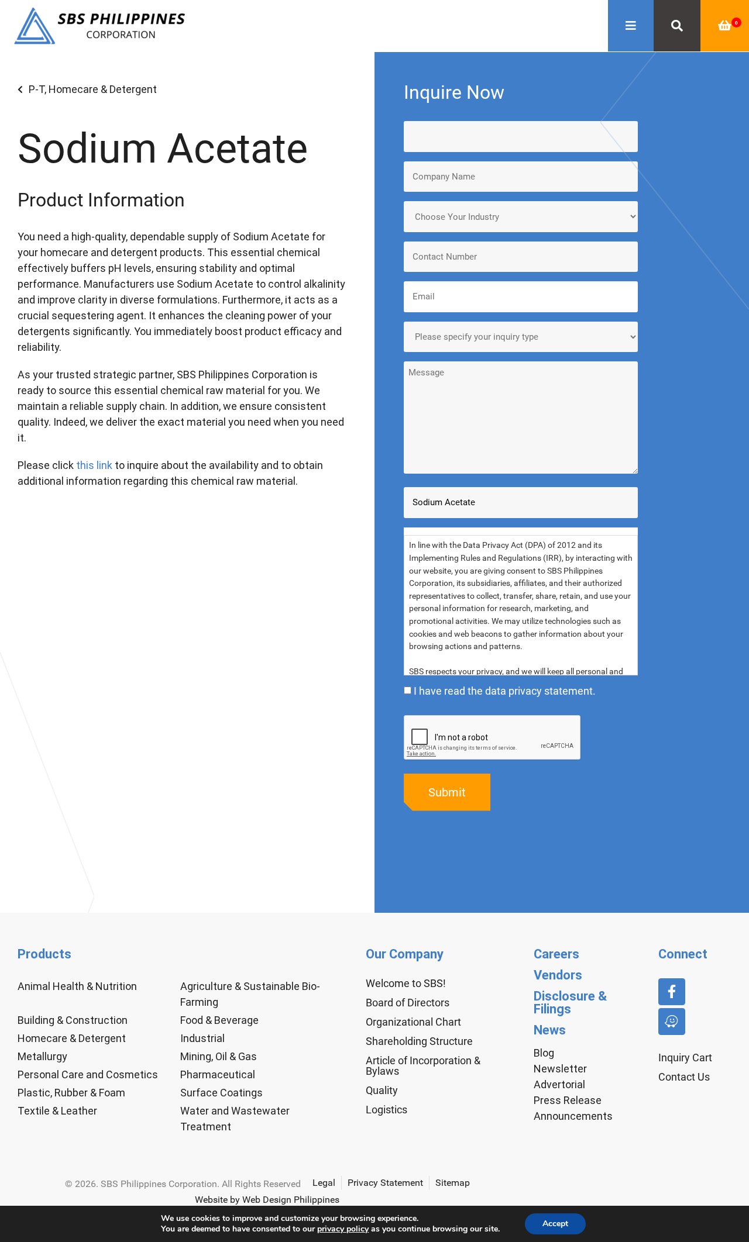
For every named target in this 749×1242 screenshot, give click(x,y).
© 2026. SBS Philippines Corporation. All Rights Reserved (183, 1183)
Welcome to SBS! (406, 983)
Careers (556, 954)
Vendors (558, 975)
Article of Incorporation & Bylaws (423, 1065)
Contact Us (684, 1077)
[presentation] (493, 738)
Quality (382, 1090)
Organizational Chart (413, 1022)
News (550, 1030)
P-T (36, 89)
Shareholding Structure (419, 1041)
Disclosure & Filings (570, 1002)
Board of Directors (407, 1002)
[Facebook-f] (671, 991)
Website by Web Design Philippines (267, 1199)
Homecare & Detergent (103, 89)
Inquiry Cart (685, 1057)
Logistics (386, 1109)
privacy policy (343, 1228)
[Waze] (671, 1021)
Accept (555, 1223)
